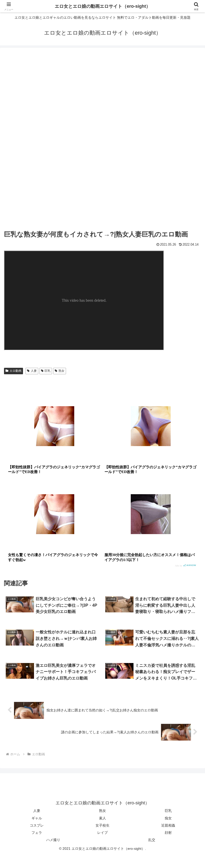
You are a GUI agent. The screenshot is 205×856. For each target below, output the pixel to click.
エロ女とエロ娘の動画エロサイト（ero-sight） (102, 6)
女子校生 (103, 825)
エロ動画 (16, 371)
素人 (102, 818)
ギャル (37, 818)
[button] (189, 711)
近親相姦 (168, 825)
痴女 (168, 818)
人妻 (34, 371)
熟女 (61, 371)
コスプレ (37, 825)
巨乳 (47, 371)
